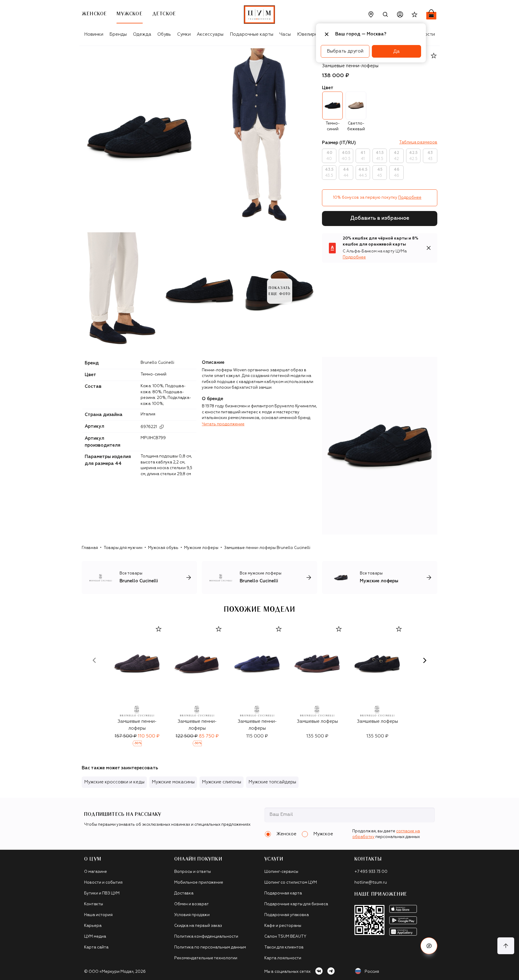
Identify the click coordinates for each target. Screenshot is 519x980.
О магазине (95, 872)
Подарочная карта (283, 893)
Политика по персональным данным (210, 947)
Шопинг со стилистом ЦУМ (290, 883)
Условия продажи (192, 915)
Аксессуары (210, 34)
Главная (90, 548)
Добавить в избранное (379, 218)
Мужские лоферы (201, 548)
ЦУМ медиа (95, 937)
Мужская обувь (163, 548)
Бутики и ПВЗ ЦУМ (102, 893)
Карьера (93, 926)
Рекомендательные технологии (205, 958)
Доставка (183, 893)
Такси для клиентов (284, 947)
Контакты (93, 904)
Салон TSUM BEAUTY (285, 937)
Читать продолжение (223, 424)
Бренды (118, 34)
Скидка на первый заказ (198, 926)
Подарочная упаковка (286, 915)
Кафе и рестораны (282, 926)
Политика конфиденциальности (206, 937)
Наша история (98, 915)
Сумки (184, 34)
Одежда (142, 34)
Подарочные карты (251, 34)
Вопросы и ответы (192, 872)
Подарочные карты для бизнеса (296, 904)
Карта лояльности (282, 958)
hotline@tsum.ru (370, 883)
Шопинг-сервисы (281, 872)
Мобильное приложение (198, 883)
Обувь (164, 34)
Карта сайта (96, 947)
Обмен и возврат (191, 904)
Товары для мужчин (123, 548)
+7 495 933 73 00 (370, 872)
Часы (285, 34)
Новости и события (103, 883)
